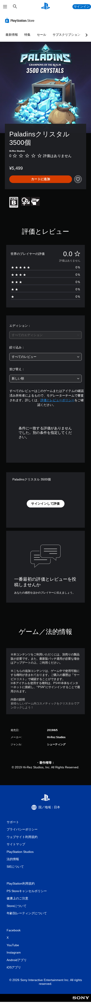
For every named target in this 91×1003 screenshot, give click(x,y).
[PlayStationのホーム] (45, 6)
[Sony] (81, 1001)
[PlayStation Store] (21, 20)
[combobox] (45, 335)
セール (41, 35)
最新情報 (12, 35)
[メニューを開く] (5, 6)
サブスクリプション (66, 35)
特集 (27, 35)
